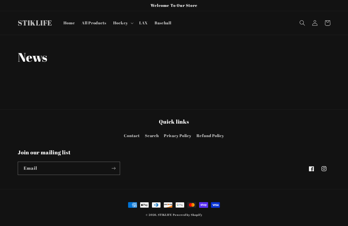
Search (152, 135)
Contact (132, 135)
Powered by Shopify (187, 215)
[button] (123, 23)
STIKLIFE (165, 215)
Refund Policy (210, 135)
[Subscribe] (113, 168)
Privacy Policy (177, 135)
